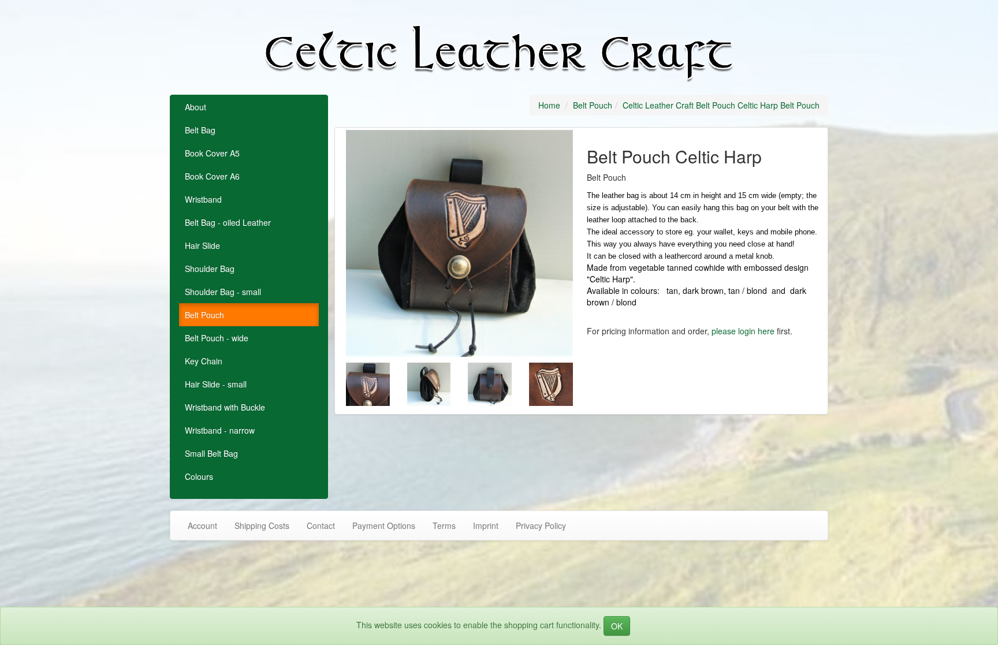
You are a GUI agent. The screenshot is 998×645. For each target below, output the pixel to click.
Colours (199, 476)
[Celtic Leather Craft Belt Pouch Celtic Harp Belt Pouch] (459, 243)
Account (202, 525)
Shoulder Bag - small (223, 291)
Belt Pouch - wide (216, 338)
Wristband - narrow (220, 430)
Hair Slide (202, 245)
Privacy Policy (541, 525)
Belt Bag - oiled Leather (228, 222)
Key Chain (203, 361)
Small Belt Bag (211, 453)
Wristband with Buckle (225, 407)
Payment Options (383, 525)
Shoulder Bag (209, 268)
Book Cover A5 (212, 153)
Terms (444, 525)
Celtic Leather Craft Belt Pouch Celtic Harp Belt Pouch (721, 105)
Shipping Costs (261, 525)
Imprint (485, 525)
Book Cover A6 (212, 176)
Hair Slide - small (216, 384)
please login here (743, 331)
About (195, 107)
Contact (321, 525)
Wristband (203, 199)
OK (617, 626)
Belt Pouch (204, 314)
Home (549, 105)
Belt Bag (200, 130)
